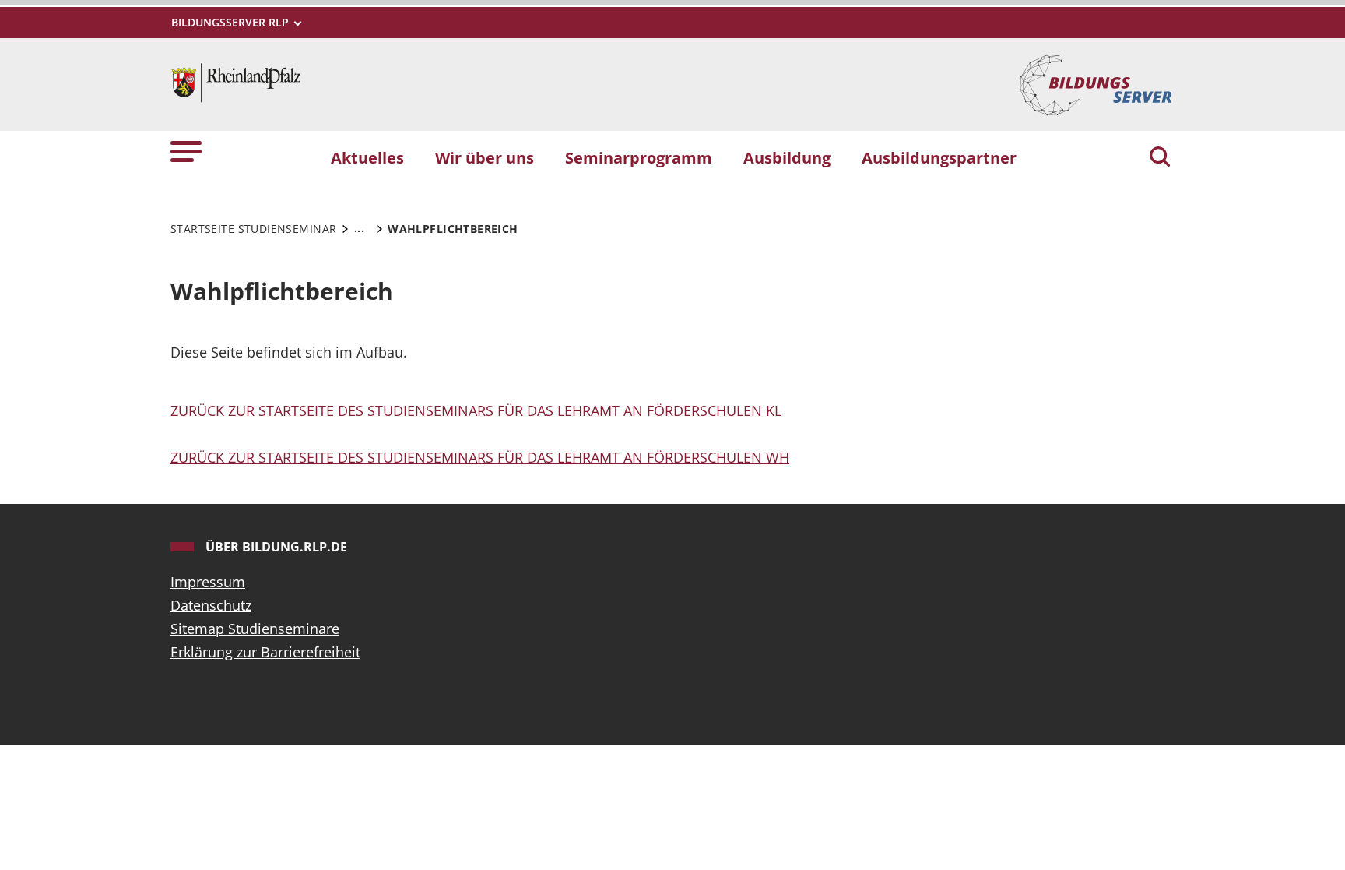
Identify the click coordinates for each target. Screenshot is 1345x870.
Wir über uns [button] (484, 157)
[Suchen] (1160, 158)
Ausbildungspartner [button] (939, 157)
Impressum (207, 581)
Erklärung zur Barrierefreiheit (265, 652)
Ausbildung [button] (787, 157)
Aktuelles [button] (367, 157)
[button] (186, 151)
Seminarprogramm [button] (638, 157)
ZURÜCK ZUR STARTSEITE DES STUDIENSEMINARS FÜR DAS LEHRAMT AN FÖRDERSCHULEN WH (479, 457)
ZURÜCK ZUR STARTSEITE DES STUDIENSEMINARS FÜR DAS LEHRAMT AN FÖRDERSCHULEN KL (475, 410)
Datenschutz (210, 605)
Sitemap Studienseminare (254, 628)
